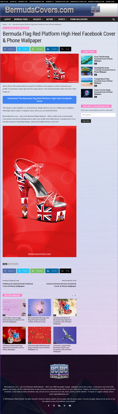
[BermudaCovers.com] (59, 9)
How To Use (4, 1)
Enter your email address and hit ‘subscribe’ (97, 110)
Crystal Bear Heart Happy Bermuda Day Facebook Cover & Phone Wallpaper (14, 320)
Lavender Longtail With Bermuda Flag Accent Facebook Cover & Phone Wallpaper (62, 349)
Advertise (13, 1)
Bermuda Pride (21, 19)
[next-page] (75, 295)
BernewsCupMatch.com (96, 1)
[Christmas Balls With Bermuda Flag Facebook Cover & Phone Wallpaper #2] (39, 335)
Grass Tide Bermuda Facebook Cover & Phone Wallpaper (103, 59)
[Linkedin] (59, 406)
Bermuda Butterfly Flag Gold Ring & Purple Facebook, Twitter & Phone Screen (38, 320)
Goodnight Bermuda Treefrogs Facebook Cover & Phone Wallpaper (104, 70)
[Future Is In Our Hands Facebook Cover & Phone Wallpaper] (87, 93)
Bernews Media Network (35, 387)
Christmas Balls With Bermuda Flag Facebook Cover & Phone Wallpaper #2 (39, 348)
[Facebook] (48, 406)
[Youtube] (69, 406)
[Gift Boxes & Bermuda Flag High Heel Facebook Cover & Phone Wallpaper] (14, 335)
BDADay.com (110, 1)
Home (5, 24)
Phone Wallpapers (78, 19)
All (9, 24)
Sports (61, 19)
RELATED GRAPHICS (12, 295)
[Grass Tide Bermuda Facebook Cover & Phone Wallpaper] (87, 60)
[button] (113, 19)
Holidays (37, 19)
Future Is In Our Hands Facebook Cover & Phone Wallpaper (103, 92)
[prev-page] (73, 295)
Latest (7, 19)
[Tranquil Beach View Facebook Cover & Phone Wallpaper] (87, 82)
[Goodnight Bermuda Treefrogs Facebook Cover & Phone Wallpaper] (87, 71)
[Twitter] (64, 406)
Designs (11, 28)
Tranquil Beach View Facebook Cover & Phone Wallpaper (103, 81)
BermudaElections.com (78, 1)
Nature (49, 19)
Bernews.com (22, 1)
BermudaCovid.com (62, 1)
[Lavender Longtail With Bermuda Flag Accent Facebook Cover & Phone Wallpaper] (64, 335)
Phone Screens (22, 28)
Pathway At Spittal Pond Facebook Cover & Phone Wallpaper (18, 284)
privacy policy (77, 399)
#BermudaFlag (13, 264)
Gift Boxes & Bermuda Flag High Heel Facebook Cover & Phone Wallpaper (13, 348)
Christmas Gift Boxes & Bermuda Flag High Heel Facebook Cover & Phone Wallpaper (62, 321)
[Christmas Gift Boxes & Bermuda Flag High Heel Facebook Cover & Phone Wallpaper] (64, 307)
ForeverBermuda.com (36, 1)
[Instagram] (54, 406)
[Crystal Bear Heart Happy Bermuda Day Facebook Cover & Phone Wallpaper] (14, 307)
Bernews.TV (50, 1)
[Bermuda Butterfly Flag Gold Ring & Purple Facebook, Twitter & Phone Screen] (39, 307)
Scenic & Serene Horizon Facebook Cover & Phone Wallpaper (61, 284)
